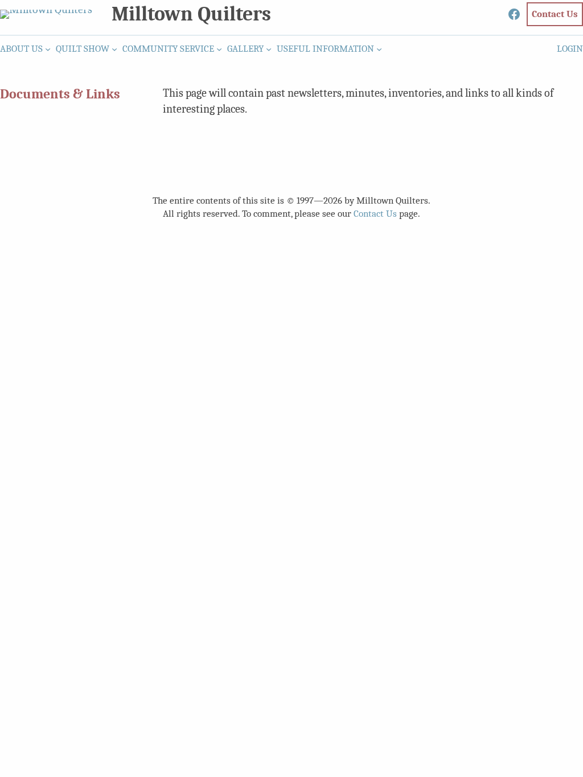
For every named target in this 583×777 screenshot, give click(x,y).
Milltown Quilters (191, 14)
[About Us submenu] (48, 49)
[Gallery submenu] (269, 49)
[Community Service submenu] (219, 49)
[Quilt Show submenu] (114, 49)
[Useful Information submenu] (379, 49)
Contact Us (375, 213)
